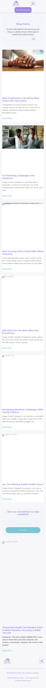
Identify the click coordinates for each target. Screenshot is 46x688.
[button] (33, 3)
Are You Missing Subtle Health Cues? (22, 484)
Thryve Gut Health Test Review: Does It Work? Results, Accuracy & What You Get (22, 630)
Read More (7, 118)
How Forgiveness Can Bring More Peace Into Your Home (20, 99)
